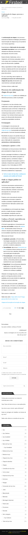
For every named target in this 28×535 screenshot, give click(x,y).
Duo (8, 17)
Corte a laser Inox (13, 299)
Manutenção (14, 493)
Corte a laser (14, 472)
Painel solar (14, 503)
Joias (14, 489)
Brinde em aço (14, 454)
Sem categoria (14, 514)
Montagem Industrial (14, 500)
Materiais (14, 496)
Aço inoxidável (14, 437)
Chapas (3, 12)
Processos (14, 507)
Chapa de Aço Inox (14, 458)
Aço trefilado (14, 440)
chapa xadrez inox (15, 297)
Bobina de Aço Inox (14, 451)
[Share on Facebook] (17, 308)
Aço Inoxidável (15, 447)
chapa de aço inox (6, 130)
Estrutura (14, 479)
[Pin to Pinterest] (21, 308)
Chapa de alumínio (14, 461)
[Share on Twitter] (19, 308)
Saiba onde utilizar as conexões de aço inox (13, 418)
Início (3, 7)
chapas (3, 302)
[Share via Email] (22, 308)
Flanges (14, 482)
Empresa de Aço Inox (14, 475)
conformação (8, 302)
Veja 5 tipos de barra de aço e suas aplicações (14, 404)
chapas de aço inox (8, 95)
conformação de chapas (18, 302)
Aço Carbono (14, 433)
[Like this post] (15, 308)
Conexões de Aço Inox (14, 468)
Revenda (14, 510)
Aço (14, 430)
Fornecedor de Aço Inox (14, 486)
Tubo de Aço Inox (14, 521)
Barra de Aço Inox (14, 444)
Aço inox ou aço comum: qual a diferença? (13, 408)
